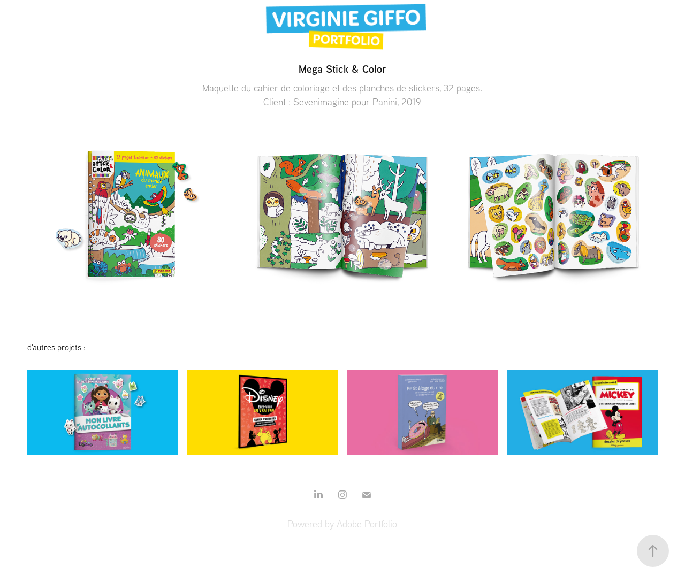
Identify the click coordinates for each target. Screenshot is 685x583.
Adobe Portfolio (367, 524)
